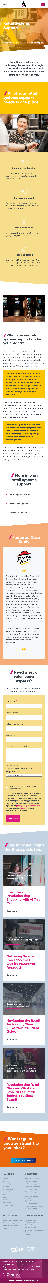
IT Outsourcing (30, 1184)
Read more (12, 911)
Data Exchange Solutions (12, 1223)
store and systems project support (26, 428)
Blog (4, 1194)
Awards (6, 1181)
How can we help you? (16, 746)
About (5, 1178)
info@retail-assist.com (11, 1269)
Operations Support (32, 1201)
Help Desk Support (32, 1178)
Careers (6, 1186)
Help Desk (11, 360)
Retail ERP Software (10, 1225)
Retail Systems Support (33, 1189)
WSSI (5, 1228)
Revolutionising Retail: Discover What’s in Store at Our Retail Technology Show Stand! (23, 1092)
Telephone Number (15, 724)
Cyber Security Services (33, 1186)
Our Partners (8, 1189)
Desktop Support (31, 1181)
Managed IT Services (12, 43)
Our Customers (8, 1192)
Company (10, 735)
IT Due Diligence (31, 1203)
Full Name (11, 701)
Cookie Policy (8, 1205)
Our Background (9, 1184)
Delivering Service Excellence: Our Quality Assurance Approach (21, 962)
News (5, 1197)
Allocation (28, 1225)
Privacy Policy (8, 1202)
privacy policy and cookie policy (28, 806)
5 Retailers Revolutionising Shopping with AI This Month (23, 898)
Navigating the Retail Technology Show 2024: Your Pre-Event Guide (23, 1026)
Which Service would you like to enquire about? (20, 770)
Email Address (13, 712)
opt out (24, 808)
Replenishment (30, 1227)
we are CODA (34, 1280)
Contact (6, 1200)
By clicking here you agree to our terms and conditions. (22, 787)
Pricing (27, 1234)
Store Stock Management (12, 1220)
